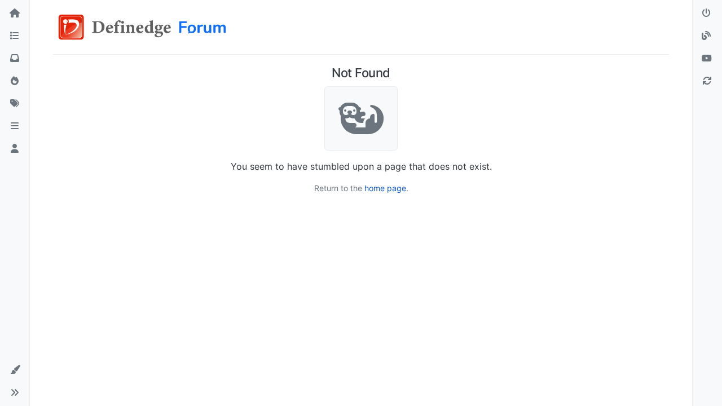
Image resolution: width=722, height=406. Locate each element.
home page (385, 188)
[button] (15, 126)
